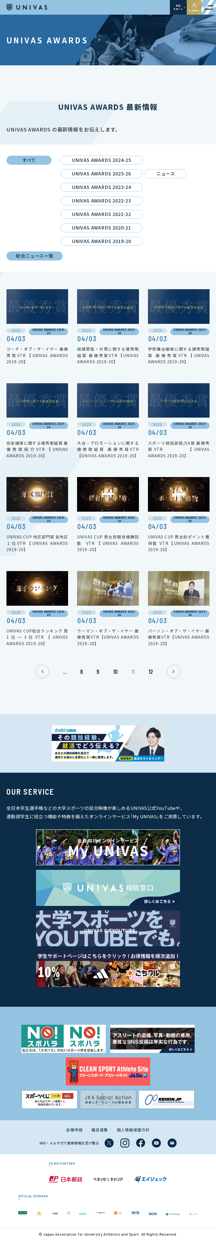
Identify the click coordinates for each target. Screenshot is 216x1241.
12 (150, 671)
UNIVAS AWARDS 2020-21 (101, 227)
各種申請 (74, 1130)
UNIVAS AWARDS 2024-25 (101, 160)
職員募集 (99, 1130)
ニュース (165, 173)
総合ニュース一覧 (34, 255)
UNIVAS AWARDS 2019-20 (101, 241)
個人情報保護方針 (133, 1130)
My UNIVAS (194, 10)
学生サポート (178, 7)
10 (115, 671)
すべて (29, 160)
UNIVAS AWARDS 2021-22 (101, 214)
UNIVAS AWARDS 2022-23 (101, 200)
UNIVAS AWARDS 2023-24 (101, 187)
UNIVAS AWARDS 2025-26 (101, 173)
